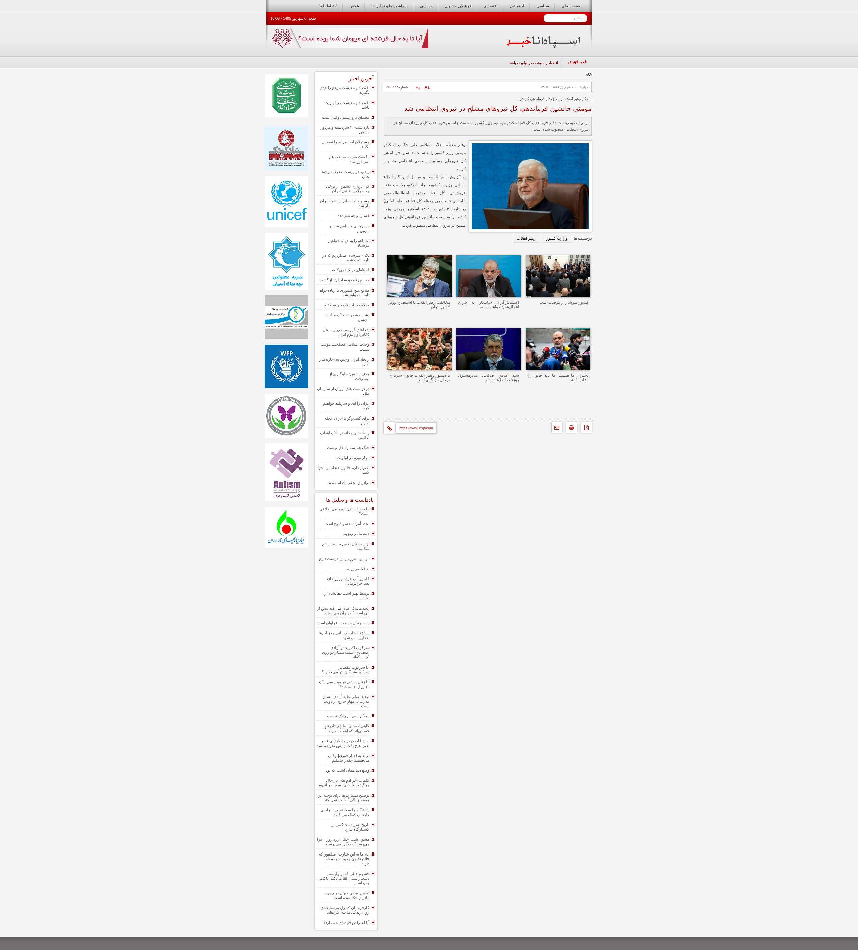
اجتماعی (517, 6)
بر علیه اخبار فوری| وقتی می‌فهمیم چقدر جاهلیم (348, 758)
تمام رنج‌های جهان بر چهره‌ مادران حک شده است (347, 895)
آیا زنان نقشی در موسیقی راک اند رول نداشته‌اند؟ (344, 684)
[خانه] (543, 46)
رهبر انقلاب (526, 238)
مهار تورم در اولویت (352, 457)
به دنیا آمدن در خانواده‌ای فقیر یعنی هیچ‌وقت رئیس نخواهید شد (343, 743)
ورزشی (426, 6)
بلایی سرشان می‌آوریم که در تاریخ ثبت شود (345, 257)
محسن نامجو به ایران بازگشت (344, 280)
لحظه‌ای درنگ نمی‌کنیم (350, 270)
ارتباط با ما (328, 6)
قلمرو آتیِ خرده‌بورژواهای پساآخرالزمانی (348, 581)
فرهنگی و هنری (458, 6)
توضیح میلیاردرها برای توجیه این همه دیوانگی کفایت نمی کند (343, 797)
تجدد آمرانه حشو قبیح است (347, 523)
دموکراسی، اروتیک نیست (348, 716)
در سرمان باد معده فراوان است (343, 623)
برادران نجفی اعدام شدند (348, 482)
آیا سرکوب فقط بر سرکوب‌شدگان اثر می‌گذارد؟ (345, 669)
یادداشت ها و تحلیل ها (389, 6)
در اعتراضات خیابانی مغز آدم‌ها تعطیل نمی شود (344, 635)
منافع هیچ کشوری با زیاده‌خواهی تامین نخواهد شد (343, 292)
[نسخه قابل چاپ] (570, 429)
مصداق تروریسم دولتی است (345, 117)
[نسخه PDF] (585, 429)
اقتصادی (490, 6)
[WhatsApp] (451, 407)
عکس (354, 6)
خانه (588, 74)
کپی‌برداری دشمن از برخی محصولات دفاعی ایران (347, 188)
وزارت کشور (557, 238)
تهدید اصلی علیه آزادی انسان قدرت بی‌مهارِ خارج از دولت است (345, 701)
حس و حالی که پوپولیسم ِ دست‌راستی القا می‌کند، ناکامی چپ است (343, 878)
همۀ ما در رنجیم (356, 533)
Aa (427, 87)
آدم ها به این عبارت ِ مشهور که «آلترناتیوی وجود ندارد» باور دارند (344, 859)
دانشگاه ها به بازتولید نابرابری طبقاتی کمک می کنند (345, 812)
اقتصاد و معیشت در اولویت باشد (533, 63)
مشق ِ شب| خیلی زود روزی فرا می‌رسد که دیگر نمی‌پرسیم (343, 841)
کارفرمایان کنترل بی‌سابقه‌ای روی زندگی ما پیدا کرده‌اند (345, 910)
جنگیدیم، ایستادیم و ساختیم (346, 305)
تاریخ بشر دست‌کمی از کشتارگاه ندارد (350, 827)
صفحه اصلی (571, 6)
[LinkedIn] (421, 407)
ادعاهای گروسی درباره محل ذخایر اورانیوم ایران (346, 332)
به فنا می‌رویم (358, 568)
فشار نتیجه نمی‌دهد (353, 215)
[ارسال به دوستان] (555, 429)
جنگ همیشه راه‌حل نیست (348, 447)
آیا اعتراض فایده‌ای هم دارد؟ (346, 922)
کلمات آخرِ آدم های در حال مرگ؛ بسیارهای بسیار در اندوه (344, 782)
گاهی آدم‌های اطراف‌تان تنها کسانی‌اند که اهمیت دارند (346, 728)
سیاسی (542, 6)
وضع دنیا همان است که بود (347, 770)
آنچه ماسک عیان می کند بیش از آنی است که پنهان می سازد (343, 610)
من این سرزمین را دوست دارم (344, 558)
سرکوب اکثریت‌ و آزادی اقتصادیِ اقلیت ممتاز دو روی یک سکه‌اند (345, 652)
